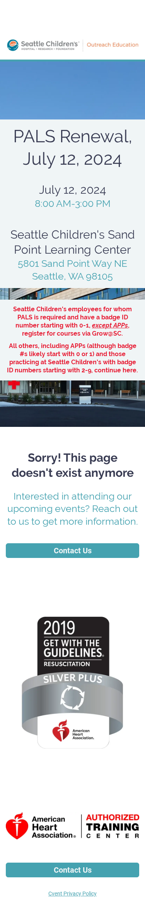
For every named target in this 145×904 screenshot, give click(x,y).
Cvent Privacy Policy (72, 893)
